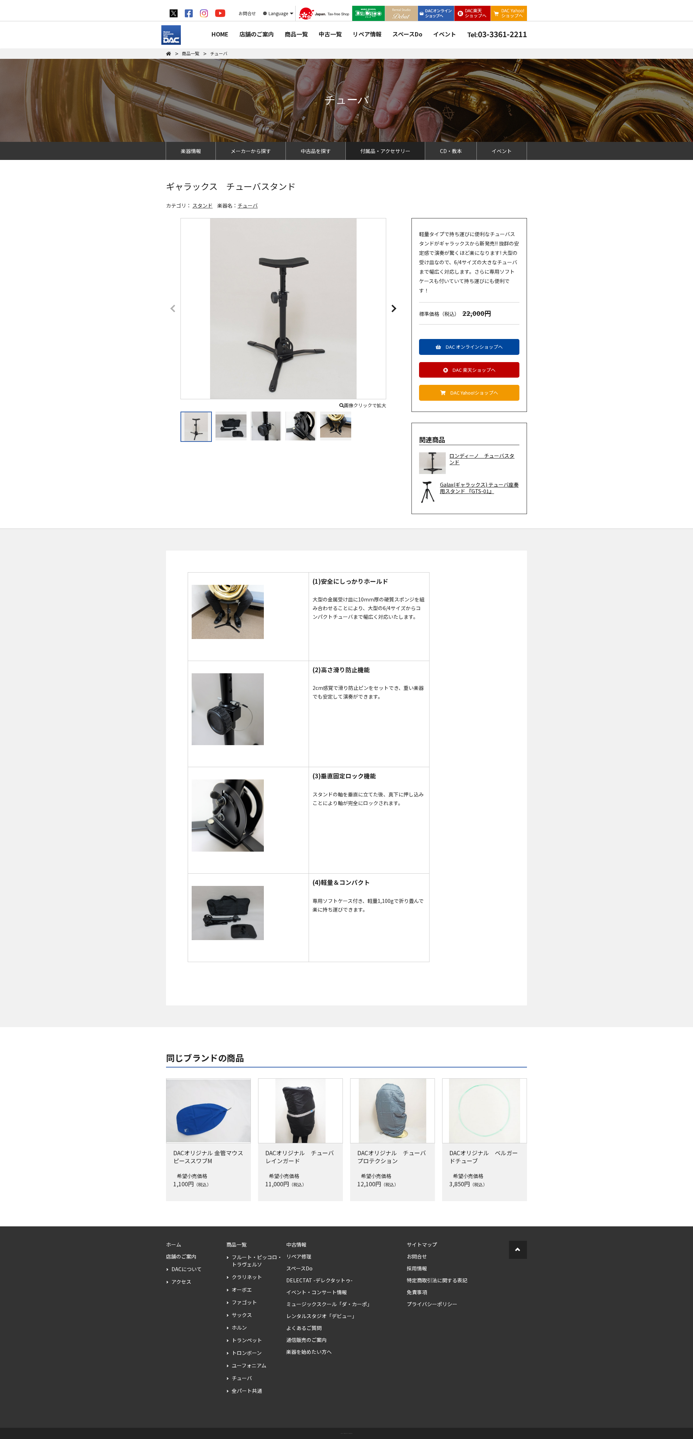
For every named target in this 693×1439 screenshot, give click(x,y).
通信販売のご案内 (306, 1339)
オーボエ (242, 1289)
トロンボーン (247, 1352)
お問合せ (417, 1256)
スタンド (202, 205)
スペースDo (407, 34)
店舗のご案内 (256, 34)
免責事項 (417, 1292)
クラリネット (247, 1277)
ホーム (173, 1244)
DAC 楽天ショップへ (472, 369)
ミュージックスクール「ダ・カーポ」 (329, 1304)
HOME (220, 34)
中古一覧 (330, 34)
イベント (444, 34)
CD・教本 (451, 151)
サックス (242, 1314)
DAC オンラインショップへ (472, 346)
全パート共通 (247, 1390)
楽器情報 (191, 151)
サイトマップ (422, 1244)
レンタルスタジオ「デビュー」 (321, 1316)
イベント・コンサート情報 (316, 1292)
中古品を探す (316, 151)
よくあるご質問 (304, 1327)
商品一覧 (296, 34)
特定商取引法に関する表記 (437, 1280)
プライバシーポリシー (432, 1304)
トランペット (247, 1340)
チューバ (247, 205)
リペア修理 (298, 1256)
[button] (393, 308)
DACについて (186, 1269)
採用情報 (417, 1268)
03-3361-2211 (497, 34)
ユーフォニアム (249, 1365)
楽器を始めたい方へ (309, 1351)
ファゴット (244, 1302)
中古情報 (296, 1244)
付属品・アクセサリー (385, 151)
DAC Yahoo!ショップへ (472, 392)
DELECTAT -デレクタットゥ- (319, 1280)
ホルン (239, 1327)
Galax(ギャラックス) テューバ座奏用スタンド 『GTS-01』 (479, 488)
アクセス (181, 1281)
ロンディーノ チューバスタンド (481, 459)
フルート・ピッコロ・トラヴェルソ (257, 1260)
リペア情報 (367, 34)
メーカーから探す (251, 151)
